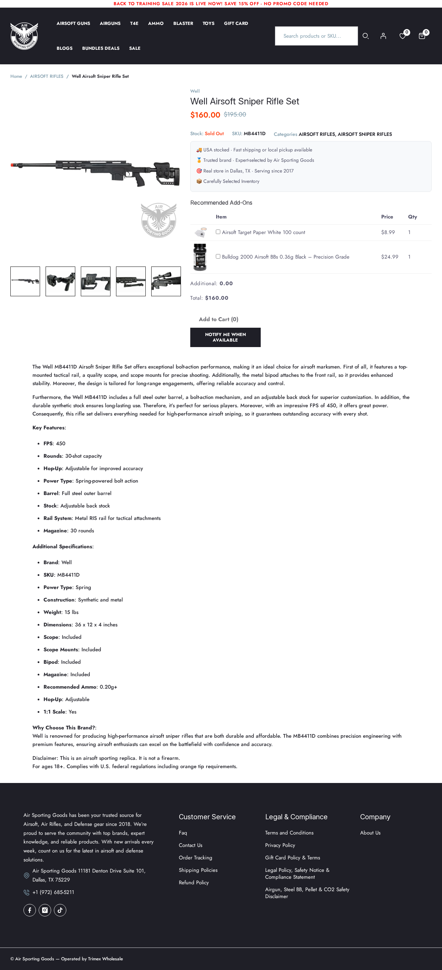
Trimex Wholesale (105, 958)
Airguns (110, 28)
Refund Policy (194, 882)
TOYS (208, 28)
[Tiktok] (60, 910)
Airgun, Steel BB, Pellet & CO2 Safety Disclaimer (307, 893)
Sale (135, 53)
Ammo (156, 28)
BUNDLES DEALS (100, 53)
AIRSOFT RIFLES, (317, 134)
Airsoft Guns (73, 28)
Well (195, 91)
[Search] (366, 36)
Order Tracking (195, 857)
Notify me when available (225, 338)
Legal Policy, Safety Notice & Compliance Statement (297, 873)
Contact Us (190, 845)
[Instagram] (45, 910)
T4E (134, 28)
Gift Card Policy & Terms (292, 857)
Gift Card (236, 28)
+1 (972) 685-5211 (53, 892)
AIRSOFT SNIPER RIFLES (365, 134)
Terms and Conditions (289, 833)
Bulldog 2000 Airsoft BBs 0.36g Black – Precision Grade (285, 257)
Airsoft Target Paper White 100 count (263, 232)
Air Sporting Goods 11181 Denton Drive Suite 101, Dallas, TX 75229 (89, 875)
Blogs (65, 53)
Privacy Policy (280, 845)
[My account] (383, 36)
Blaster (183, 28)
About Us (370, 833)
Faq (183, 833)
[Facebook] (29, 910)
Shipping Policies (198, 870)
